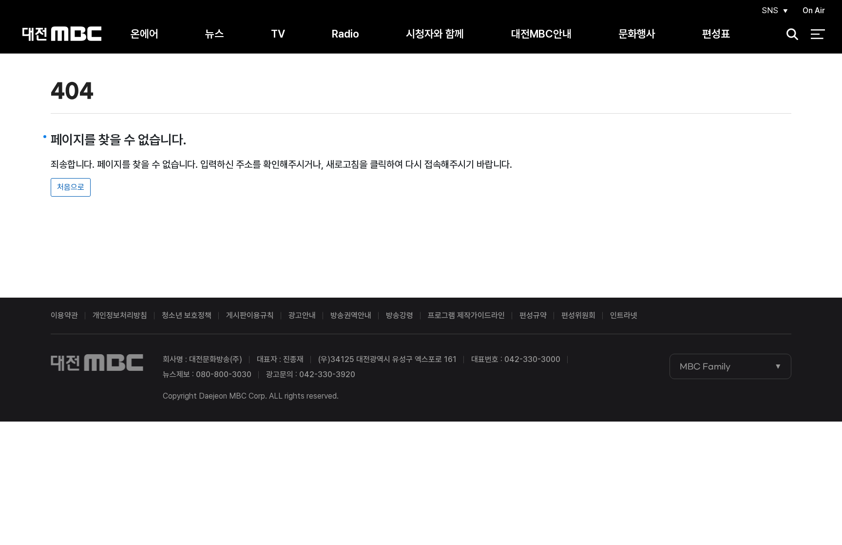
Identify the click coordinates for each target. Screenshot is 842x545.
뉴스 (214, 33)
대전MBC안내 (541, 33)
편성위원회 (578, 315)
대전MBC (62, 33)
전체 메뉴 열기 (818, 34)
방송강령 (399, 315)
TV (278, 33)
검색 (788, 34)
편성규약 (533, 315)
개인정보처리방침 (120, 315)
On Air (814, 10)
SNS (770, 10)
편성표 (716, 33)
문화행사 (636, 33)
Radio (345, 33)
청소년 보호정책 (186, 315)
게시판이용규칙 (250, 315)
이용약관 (64, 315)
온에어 (144, 33)
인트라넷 (623, 315)
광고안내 (302, 315)
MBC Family (705, 366)
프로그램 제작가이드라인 (466, 315)
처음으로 (70, 187)
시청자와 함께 (435, 33)
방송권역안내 (350, 315)
